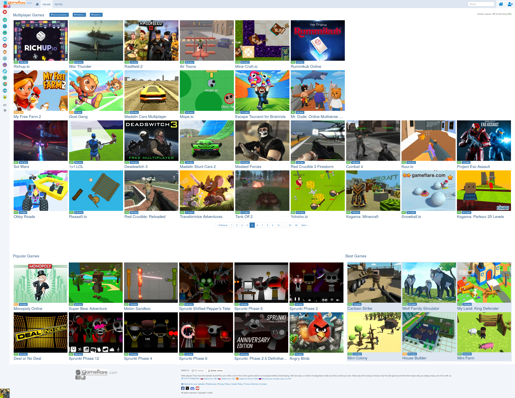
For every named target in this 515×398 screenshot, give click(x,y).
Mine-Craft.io (246, 66)
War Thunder (80, 66)
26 (296, 225)
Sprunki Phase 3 (304, 308)
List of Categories (192, 378)
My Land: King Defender (478, 308)
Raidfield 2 (133, 66)
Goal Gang (78, 116)
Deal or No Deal (27, 358)
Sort (59, 15)
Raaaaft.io (78, 216)
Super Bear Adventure (88, 308)
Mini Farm (465, 357)
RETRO (59, 4)
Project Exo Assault (473, 166)
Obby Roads (24, 216)
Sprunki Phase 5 (248, 308)
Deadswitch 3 (136, 166)
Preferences (211, 384)
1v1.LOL (76, 166)
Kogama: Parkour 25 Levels (480, 216)
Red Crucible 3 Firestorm (312, 166)
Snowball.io (411, 216)
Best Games (355, 255)
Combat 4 (354, 166)
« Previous (222, 225)
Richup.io (22, 66)
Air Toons (188, 66)
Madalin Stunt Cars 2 (198, 166)
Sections (96, 15)
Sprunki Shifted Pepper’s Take (204, 308)
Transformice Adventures (201, 216)
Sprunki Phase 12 (84, 358)
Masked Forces (248, 166)
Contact (263, 384)
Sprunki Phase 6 (193, 358)
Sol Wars (21, 166)
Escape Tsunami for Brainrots (260, 116)
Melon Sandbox (137, 308)
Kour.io (407, 166)
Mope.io (187, 116)
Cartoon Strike (359, 308)
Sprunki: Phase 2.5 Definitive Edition (265, 358)
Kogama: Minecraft (362, 216)
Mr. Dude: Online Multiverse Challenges (324, 116)
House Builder (414, 357)
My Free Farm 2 (27, 116)
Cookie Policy (237, 384)
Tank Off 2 (244, 216)
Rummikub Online (306, 66)
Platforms (79, 15)
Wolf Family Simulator (420, 308)
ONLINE (48, 4)
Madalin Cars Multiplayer (145, 116)
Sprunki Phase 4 (138, 358)
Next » (304, 225)
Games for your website (194, 384)
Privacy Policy (224, 384)
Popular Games (26, 255)
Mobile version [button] (216, 370)
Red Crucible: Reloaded (144, 216)
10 (278, 225)
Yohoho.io (299, 216)
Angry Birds (300, 358)
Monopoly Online (28, 308)
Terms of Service (251, 384)
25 (290, 225)
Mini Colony (357, 357)
